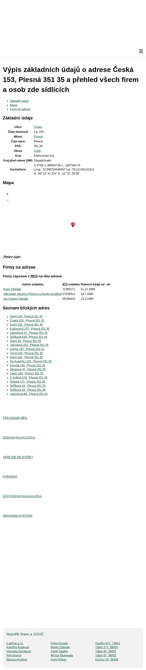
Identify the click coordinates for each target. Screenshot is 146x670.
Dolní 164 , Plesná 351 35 (26, 357)
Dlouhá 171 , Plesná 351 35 (27, 381)
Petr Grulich (13, 655)
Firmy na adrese (20, 109)
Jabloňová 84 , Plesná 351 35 (29, 394)
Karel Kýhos (58, 659)
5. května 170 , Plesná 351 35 (28, 377)
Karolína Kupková (17, 647)
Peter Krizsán (59, 643)
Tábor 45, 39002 (105, 651)
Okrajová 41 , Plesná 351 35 (28, 369)
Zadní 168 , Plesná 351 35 (26, 373)
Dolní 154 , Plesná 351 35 (26, 316)
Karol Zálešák (12, 289)
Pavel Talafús (59, 651)
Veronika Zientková (18, 651)
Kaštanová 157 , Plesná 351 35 (29, 328)
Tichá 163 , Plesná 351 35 (26, 353)
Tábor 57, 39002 (105, 655)
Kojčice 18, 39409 (106, 659)
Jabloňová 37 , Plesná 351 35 (29, 332)
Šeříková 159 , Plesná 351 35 (28, 336)
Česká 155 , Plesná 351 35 (27, 320)
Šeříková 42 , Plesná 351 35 (28, 385)
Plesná (38, 136)
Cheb (37, 150)
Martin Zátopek (60, 647)
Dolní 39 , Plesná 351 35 (25, 341)
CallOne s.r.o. (15, 643)
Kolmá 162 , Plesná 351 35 (27, 349)
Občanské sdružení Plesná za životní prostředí (32, 294)
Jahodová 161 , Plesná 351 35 (29, 344)
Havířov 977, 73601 (107, 643)
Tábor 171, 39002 (106, 647)
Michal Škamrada (62, 655)
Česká (38, 127)
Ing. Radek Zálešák (15, 298)
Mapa (13, 105)
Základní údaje (19, 100)
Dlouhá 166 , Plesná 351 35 (27, 365)
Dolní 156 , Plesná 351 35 (26, 324)
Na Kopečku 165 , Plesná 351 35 (31, 361)
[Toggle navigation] (141, 51)
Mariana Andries (16, 659)
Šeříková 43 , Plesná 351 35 (28, 389)
